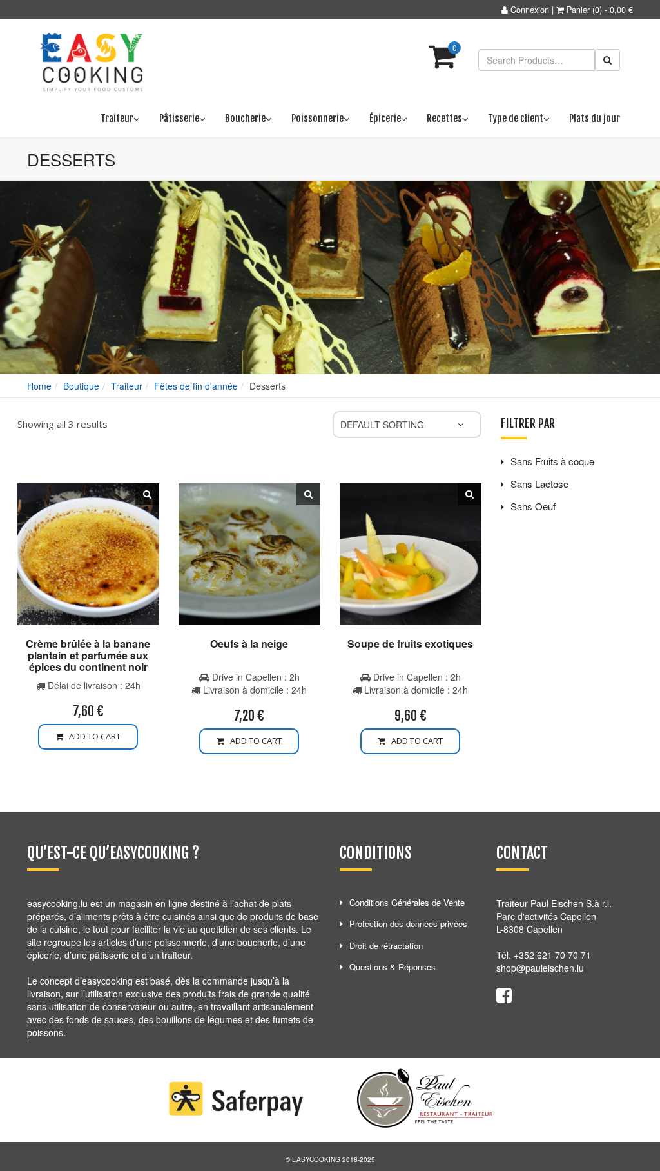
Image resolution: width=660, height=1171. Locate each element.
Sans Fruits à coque (552, 461)
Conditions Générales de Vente (407, 902)
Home (39, 385)
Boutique (81, 385)
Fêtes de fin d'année (196, 385)
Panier (578, 9)
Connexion (529, 9)
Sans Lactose (539, 483)
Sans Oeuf (533, 506)
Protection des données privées (408, 923)
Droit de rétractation (386, 945)
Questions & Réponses (392, 967)
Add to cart (92, 736)
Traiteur (126, 385)
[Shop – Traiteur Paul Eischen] (91, 62)
